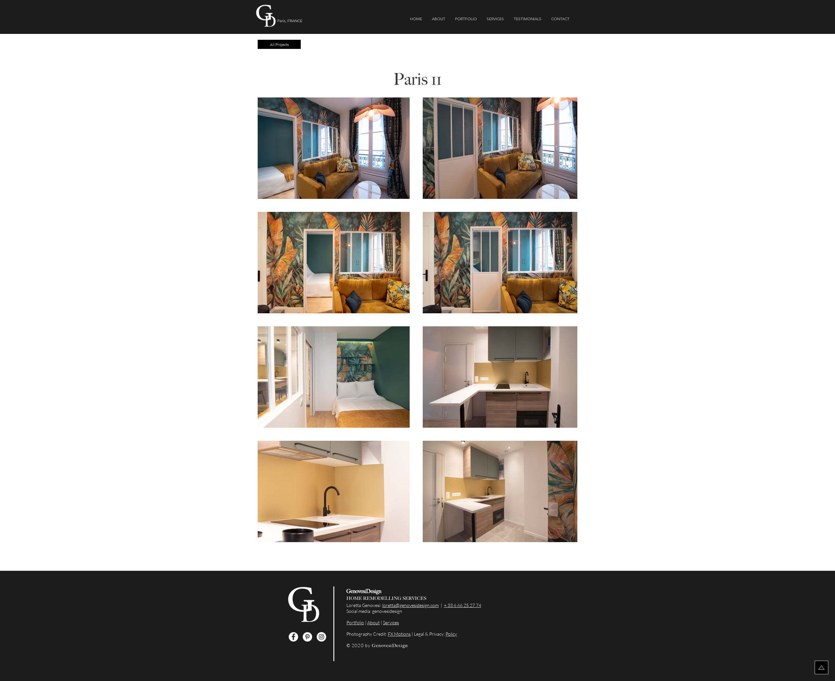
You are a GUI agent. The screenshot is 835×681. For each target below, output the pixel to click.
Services (391, 622)
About (373, 622)
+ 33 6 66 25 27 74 (462, 605)
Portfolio (355, 622)
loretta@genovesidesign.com (410, 605)
